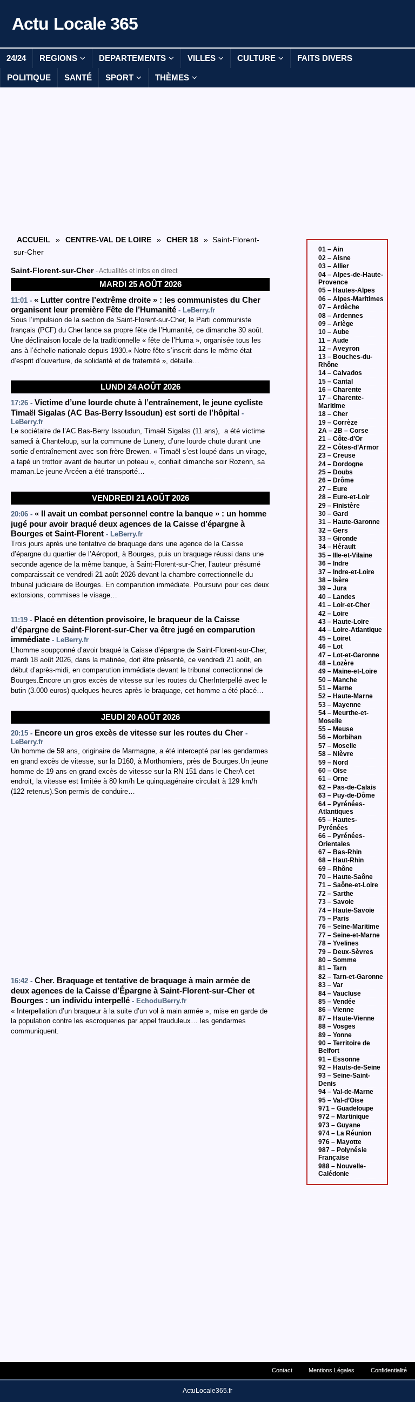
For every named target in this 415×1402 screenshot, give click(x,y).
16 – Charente (340, 389)
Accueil (33, 239)
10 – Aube (333, 332)
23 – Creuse (337, 455)
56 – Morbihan (340, 737)
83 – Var (330, 985)
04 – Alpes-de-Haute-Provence (350, 278)
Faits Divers (324, 58)
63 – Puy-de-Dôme (346, 795)
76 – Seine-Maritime (348, 926)
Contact (282, 1370)
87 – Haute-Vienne (346, 1018)
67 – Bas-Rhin (340, 852)
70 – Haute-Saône (345, 877)
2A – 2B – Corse (343, 430)
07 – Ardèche (338, 307)
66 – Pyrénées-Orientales (341, 839)
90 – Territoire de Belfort (344, 1046)
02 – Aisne (334, 258)
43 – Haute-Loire (343, 621)
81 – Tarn (332, 968)
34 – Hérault (337, 546)
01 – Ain (330, 249)
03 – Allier (333, 266)
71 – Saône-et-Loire (348, 885)
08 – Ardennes (340, 315)
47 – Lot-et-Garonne (348, 655)
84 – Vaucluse (339, 993)
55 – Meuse (335, 729)
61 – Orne (333, 778)
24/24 (16, 58)
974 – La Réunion (344, 1133)
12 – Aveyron (338, 348)
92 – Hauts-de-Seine (349, 1067)
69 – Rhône (335, 869)
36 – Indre (333, 563)
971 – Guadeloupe (345, 1108)
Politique (29, 77)
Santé (78, 77)
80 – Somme (337, 960)
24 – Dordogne (340, 464)
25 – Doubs (335, 472)
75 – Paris (333, 918)
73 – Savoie (336, 902)
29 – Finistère (339, 505)
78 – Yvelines (338, 943)
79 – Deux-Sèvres (345, 952)
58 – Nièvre (335, 754)
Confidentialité (389, 1370)
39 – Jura (332, 588)
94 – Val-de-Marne (345, 1091)
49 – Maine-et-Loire (347, 671)
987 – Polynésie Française (342, 1153)
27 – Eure (332, 489)
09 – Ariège (335, 324)
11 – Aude (333, 340)
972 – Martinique (343, 1116)
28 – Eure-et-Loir (344, 497)
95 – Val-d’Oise (341, 1100)
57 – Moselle (337, 746)
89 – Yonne (335, 1035)
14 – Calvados (340, 373)
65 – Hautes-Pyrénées (337, 823)
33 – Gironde (337, 538)
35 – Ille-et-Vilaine (345, 555)
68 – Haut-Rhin (341, 860)
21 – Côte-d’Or (340, 439)
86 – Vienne (336, 1009)
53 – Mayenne (339, 705)
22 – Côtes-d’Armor (348, 447)
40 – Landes (337, 597)
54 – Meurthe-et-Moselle (343, 716)
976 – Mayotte (340, 1142)
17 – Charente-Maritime (341, 401)
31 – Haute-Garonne (349, 522)
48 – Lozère (336, 663)
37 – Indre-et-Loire (346, 572)
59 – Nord (333, 762)
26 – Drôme (336, 480)
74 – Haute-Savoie (346, 910)
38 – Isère (333, 580)
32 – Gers (333, 530)
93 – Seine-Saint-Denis (344, 1079)
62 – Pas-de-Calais (347, 787)
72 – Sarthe (335, 893)
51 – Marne (335, 688)
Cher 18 (182, 239)
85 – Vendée (337, 1001)
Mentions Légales (331, 1370)
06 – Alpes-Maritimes (351, 299)
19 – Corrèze (338, 422)
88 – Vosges (337, 1026)
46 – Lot (330, 646)
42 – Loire (333, 613)
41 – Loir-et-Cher (344, 605)
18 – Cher (333, 414)
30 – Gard (333, 514)
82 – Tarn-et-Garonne (350, 977)
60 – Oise (332, 770)
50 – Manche (337, 680)
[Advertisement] (140, 160)
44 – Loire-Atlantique (350, 630)
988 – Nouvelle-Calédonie (342, 1170)
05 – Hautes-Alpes (346, 290)
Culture (256, 58)
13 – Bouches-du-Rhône (345, 360)
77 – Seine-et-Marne (349, 935)
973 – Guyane (339, 1125)
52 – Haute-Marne (345, 696)
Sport (119, 77)
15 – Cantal (335, 381)
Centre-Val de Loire (108, 239)
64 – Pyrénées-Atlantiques (341, 807)
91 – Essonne (339, 1059)
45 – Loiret (334, 638)
